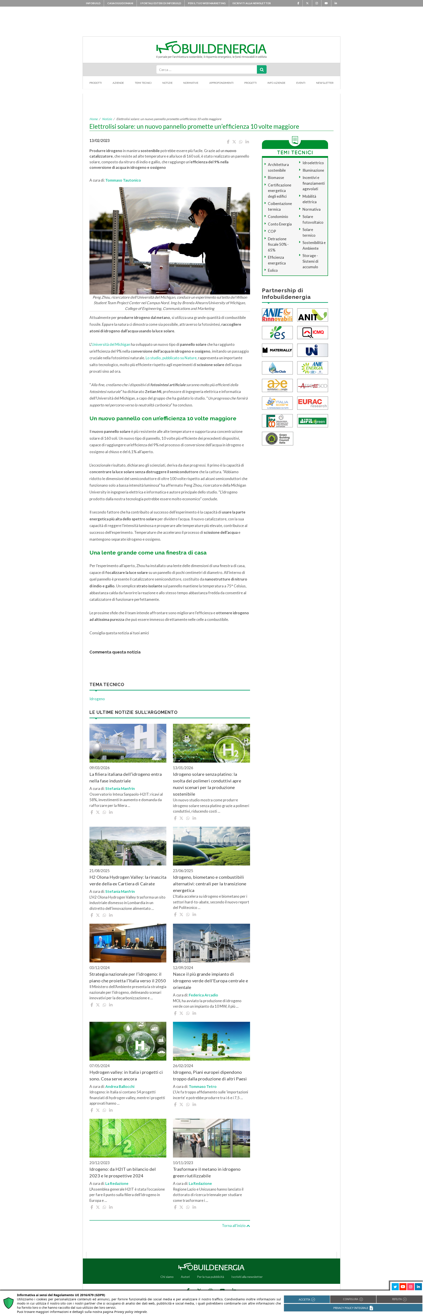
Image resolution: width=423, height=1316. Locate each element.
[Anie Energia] (312, 367)
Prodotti (95, 82)
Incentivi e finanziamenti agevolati (313, 183)
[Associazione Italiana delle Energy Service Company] (312, 385)
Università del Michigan (111, 344)
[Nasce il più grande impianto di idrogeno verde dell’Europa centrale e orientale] (211, 943)
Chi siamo (167, 1277)
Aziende (118, 82)
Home (93, 119)
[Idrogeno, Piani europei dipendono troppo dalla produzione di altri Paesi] (211, 1041)
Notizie (167, 82)
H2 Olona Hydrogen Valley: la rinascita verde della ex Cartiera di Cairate (127, 880)
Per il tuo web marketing (207, 3)
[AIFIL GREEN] (312, 420)
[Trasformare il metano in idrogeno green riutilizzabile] (211, 1138)
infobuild (93, 3)
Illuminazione (313, 170)
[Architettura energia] (277, 385)
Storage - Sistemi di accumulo (310, 261)
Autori (185, 1277)
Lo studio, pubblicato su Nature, (171, 358)
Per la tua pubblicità (210, 1277)
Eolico (273, 270)
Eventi (300, 82)
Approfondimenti (221, 82)
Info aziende (276, 82)
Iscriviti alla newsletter (251, 3)
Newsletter (325, 82)
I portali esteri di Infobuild (160, 3)
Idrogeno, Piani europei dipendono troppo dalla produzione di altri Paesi (210, 1075)
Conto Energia (280, 224)
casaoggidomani (120, 3)
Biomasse (276, 177)
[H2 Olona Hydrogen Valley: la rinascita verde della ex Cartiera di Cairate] (127, 846)
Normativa (311, 209)
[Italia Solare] (277, 402)
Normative (190, 82)
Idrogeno (97, 698)
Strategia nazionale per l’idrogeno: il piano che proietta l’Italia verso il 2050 (127, 977)
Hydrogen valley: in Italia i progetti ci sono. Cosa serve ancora (126, 1075)
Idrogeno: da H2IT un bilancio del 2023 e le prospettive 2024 (122, 1172)
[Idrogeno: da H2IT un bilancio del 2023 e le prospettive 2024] (127, 1138)
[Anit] (312, 314)
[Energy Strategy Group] (277, 332)
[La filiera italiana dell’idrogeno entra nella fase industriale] (127, 743)
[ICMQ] (312, 332)
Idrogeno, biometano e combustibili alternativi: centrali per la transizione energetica (209, 883)
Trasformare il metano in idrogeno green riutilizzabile (207, 1172)
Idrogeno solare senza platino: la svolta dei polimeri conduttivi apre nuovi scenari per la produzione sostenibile (207, 784)
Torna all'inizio (234, 1225)
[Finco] (277, 420)
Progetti (250, 82)
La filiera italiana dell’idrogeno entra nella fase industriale (125, 777)
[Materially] (277, 349)
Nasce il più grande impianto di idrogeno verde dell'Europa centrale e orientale (210, 980)
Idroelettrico (313, 162)
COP (272, 231)
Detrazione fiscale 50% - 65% (278, 244)
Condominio (278, 216)
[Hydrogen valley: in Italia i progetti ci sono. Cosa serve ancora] (127, 1041)
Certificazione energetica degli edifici (279, 191)
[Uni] (312, 349)
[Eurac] (312, 402)
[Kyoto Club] (277, 367)
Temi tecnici (143, 82)
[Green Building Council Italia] (277, 438)
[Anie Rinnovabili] (277, 314)
